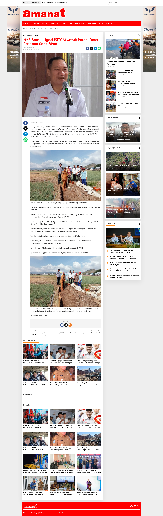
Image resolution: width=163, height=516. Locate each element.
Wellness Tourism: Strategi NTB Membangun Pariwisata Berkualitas (123, 257)
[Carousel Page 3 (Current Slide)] (123, 139)
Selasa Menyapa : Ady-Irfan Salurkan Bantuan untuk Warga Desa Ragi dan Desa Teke (88, 362)
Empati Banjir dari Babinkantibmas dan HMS (126, 82)
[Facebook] (62, 325)
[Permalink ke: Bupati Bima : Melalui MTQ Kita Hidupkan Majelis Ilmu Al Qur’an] (35, 461)
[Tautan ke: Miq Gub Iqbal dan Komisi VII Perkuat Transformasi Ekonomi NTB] (123, 237)
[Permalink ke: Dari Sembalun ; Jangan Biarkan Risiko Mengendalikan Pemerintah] (89, 461)
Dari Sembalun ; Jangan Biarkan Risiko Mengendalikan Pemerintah (89, 471)
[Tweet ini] (91, 48)
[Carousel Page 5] (128, 139)
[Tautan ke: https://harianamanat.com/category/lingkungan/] (138, 148)
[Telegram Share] (95, 48)
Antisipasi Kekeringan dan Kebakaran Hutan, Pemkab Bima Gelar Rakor (62, 493)
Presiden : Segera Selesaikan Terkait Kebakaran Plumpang (128, 93)
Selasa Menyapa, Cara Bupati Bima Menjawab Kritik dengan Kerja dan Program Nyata (61, 362)
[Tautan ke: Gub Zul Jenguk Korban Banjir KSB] (111, 107)
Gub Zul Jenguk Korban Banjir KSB (128, 104)
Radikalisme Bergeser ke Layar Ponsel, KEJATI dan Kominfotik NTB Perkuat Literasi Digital (61, 471)
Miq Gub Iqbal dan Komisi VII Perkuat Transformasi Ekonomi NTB (123, 251)
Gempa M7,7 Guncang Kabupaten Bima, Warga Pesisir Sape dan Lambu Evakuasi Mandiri (89, 384)
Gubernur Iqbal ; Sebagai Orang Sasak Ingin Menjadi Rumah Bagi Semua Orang (122, 133)
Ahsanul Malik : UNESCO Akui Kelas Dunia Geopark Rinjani (124, 276)
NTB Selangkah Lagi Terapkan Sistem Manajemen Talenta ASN (35, 493)
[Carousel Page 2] (120, 139)
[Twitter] (66, 325)
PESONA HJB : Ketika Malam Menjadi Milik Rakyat (123, 263)
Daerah (25, 49)
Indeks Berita (63, 513)
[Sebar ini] (87, 48)
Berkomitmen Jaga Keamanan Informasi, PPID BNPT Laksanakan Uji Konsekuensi (47, 333)
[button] (139, 3)
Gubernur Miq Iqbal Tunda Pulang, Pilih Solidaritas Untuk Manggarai (34, 362)
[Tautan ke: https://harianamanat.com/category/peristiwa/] (138, 35)
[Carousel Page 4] (126, 139)
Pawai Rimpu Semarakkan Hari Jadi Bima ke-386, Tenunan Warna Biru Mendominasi (123, 270)
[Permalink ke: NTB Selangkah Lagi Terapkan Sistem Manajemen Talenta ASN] (35, 484)
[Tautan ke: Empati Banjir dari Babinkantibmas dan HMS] (111, 85)
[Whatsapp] (99, 48)
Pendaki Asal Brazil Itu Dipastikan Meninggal (120, 63)
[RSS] (70, 325)
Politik (30, 49)
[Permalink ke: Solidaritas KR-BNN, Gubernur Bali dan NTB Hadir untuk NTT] (35, 374)
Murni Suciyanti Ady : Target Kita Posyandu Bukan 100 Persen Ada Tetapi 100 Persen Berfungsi (89, 493)
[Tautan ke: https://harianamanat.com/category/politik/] (138, 118)
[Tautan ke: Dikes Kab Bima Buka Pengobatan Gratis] (111, 74)
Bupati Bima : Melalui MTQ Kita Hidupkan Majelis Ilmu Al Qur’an (35, 471)
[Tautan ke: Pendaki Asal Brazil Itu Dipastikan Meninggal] (123, 49)
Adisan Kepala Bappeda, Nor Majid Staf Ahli (85, 332)
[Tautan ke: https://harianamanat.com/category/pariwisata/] (138, 224)
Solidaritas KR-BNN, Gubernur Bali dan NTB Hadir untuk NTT (34, 384)
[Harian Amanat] (44, 13)
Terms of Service (51, 513)
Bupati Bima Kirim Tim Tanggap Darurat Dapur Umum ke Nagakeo (61, 384)
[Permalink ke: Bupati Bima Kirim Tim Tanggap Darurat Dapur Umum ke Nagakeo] (62, 374)
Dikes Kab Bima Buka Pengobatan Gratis (125, 71)
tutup (17, 7)
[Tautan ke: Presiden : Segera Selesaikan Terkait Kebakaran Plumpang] (111, 96)
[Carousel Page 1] (118, 139)
